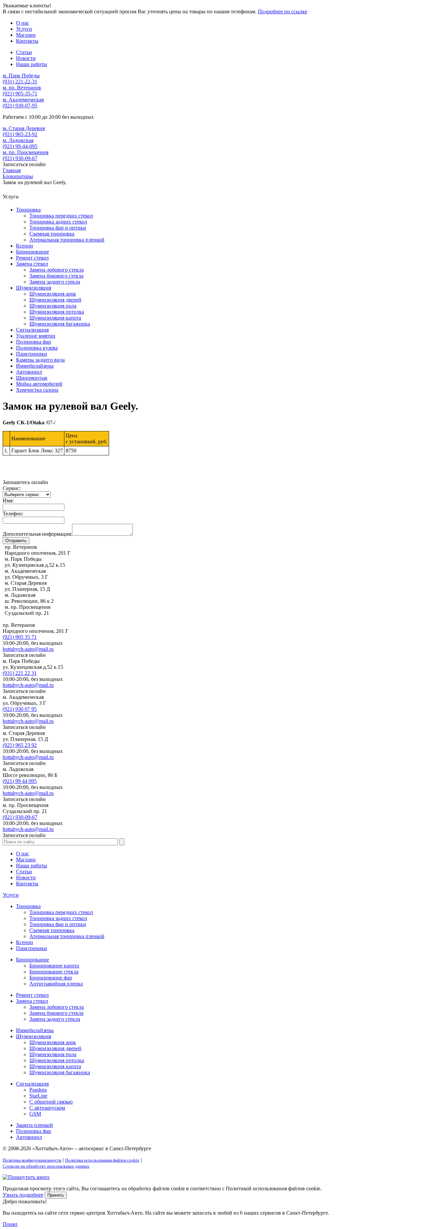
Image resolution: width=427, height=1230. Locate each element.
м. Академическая (23, 99)
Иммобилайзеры (35, 366)
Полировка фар (33, 342)
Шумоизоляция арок (52, 294)
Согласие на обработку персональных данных (46, 1166)
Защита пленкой (34, 1125)
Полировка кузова (37, 348)
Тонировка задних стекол (58, 222)
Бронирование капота (54, 965)
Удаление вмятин (35, 336)
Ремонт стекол (32, 258)
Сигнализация (32, 330)
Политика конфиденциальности (32, 1160)
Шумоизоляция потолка (56, 312)
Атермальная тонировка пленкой (66, 240)
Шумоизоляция (33, 288)
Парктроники (31, 354)
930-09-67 (20, 158)
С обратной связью (51, 1102)
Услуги (11, 895)
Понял (10, 1224)
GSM (35, 1114)
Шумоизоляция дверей (55, 300)
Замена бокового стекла (56, 276)
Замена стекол (32, 264)
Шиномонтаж (31, 378)
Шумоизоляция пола (52, 306)
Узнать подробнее (23, 1195)
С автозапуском (47, 1108)
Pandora (38, 1090)
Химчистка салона (37, 390)
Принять (55, 1195)
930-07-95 (20, 105)
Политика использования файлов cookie (102, 1160)
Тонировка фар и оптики (57, 228)
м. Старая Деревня (24, 128)
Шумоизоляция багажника (59, 324)
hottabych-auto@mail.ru (28, 649)
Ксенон (24, 246)
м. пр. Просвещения (25, 152)
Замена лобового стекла (56, 270)
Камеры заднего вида (40, 360)
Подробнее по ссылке (282, 11)
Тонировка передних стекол (61, 216)
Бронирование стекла (53, 971)
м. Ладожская (18, 140)
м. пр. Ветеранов (22, 87)
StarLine (38, 1096)
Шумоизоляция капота (55, 318)
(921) (20, 637)
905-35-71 (20, 93)
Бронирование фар (50, 977)
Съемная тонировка (51, 234)
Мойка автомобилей (39, 384)
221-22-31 (20, 81)
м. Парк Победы (21, 75)
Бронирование (32, 252)
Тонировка (28, 210)
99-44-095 (20, 146)
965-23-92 (20, 134)
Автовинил (29, 372)
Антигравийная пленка (56, 983)
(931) (20, 673)
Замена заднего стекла (54, 282)
